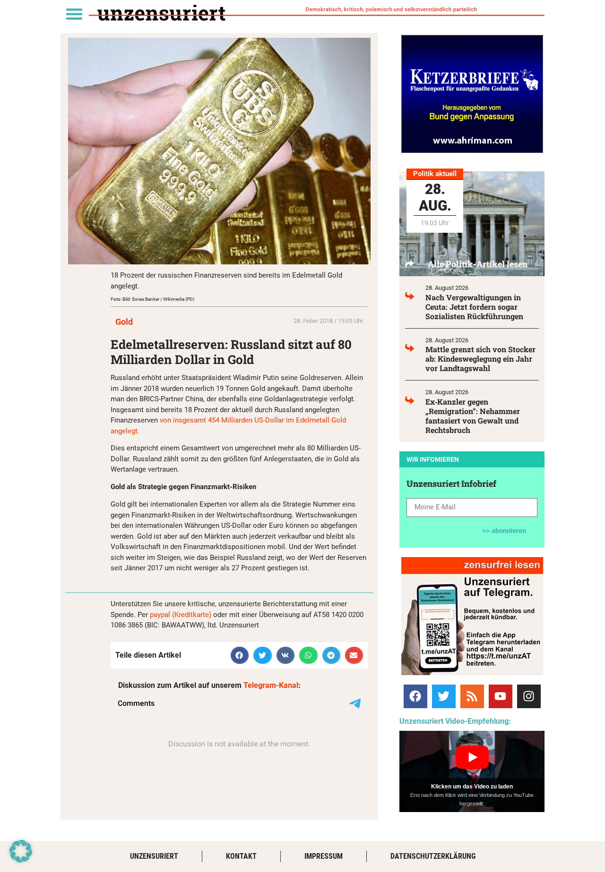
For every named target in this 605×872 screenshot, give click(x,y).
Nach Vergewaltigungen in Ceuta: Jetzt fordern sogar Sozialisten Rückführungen (474, 306)
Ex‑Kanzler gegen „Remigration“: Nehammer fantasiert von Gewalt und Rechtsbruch (472, 416)
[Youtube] (500, 696)
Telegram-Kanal (270, 685)
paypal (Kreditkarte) (180, 614)
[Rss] (472, 696)
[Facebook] (415, 696)
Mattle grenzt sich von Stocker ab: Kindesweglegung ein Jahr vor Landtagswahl (480, 358)
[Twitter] (444, 696)
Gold (124, 322)
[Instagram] (529, 696)
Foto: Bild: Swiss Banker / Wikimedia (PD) (152, 299)
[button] (73, 13)
